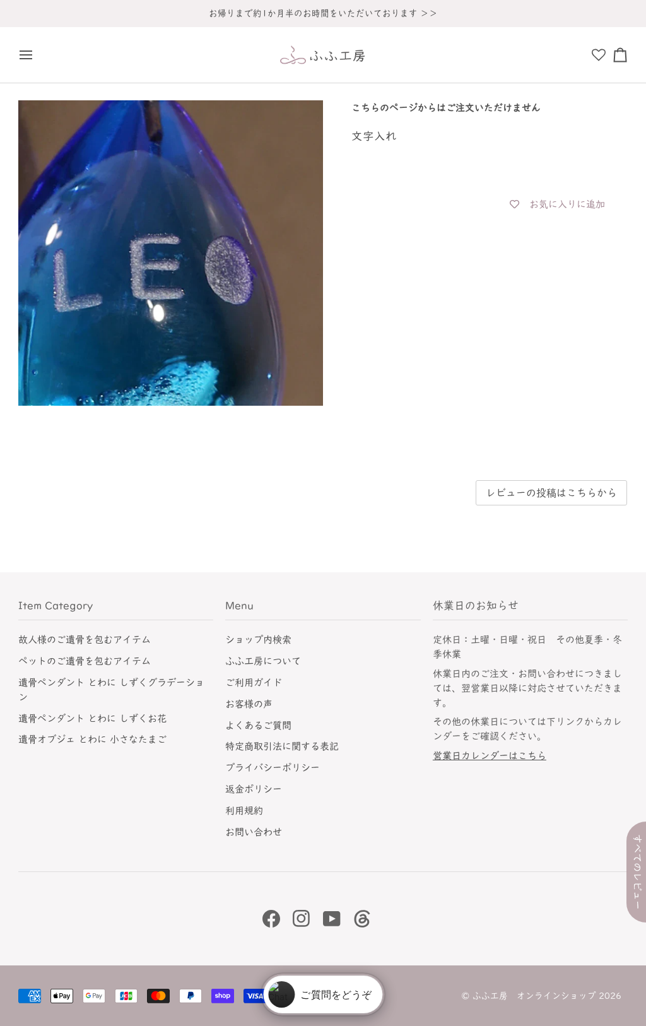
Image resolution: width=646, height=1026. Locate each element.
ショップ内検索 (258, 639)
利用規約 (244, 810)
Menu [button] (239, 605)
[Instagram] (301, 919)
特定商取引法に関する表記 (282, 746)
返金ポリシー (253, 789)
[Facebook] (271, 919)
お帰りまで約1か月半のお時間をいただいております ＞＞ (323, 13)
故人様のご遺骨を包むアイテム (84, 639)
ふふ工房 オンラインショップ (534, 995)
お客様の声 (249, 704)
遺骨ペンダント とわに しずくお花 (92, 718)
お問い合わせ (253, 832)
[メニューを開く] (29, 55)
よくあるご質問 (258, 725)
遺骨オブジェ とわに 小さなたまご (92, 739)
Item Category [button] (55, 605)
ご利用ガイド (253, 682)
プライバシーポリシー (272, 767)
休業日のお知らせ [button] (476, 605)
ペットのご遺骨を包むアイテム (84, 661)
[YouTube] (332, 919)
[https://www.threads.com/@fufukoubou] (362, 919)
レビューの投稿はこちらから (551, 493)
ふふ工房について (263, 661)
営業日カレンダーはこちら (489, 755)
